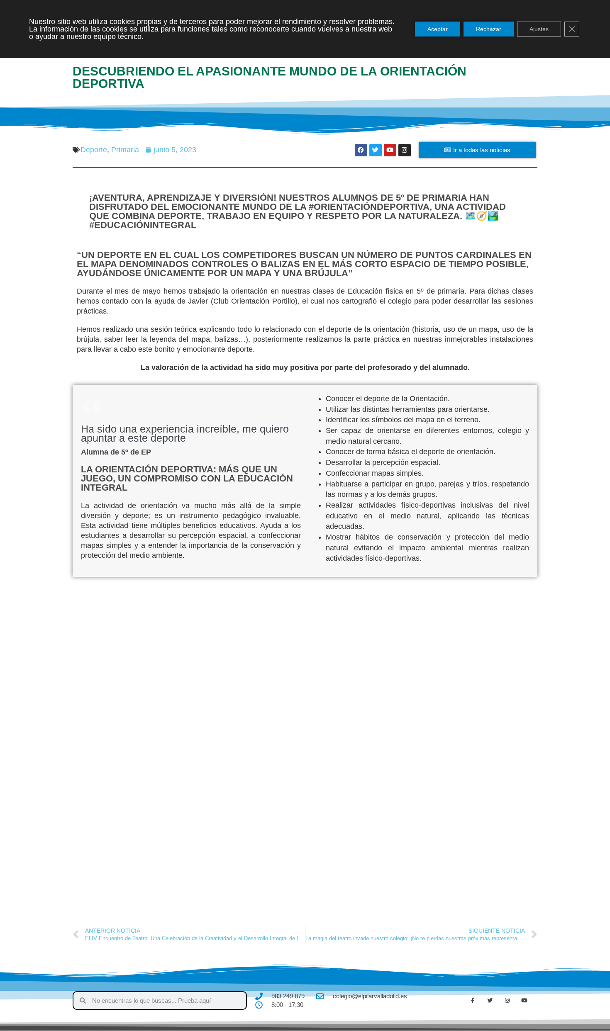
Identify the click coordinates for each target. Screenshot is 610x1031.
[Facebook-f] (472, 1000)
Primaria (125, 150)
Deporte (94, 150)
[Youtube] (390, 150)
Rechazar (488, 29)
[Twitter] (375, 150)
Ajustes (539, 29)
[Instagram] (404, 150)
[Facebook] (361, 150)
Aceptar (437, 29)
